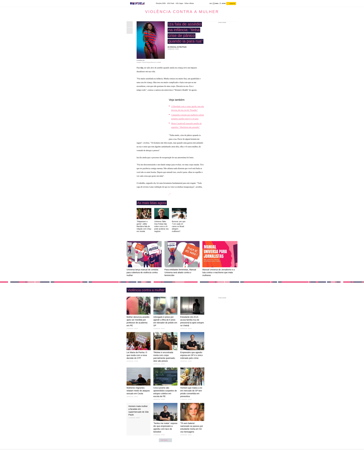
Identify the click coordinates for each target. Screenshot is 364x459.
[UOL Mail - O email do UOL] (216, 3)
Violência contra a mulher (182, 12)
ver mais (164, 440)
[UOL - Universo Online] (146, 3)
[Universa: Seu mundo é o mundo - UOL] (137, 3)
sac (210, 3)
